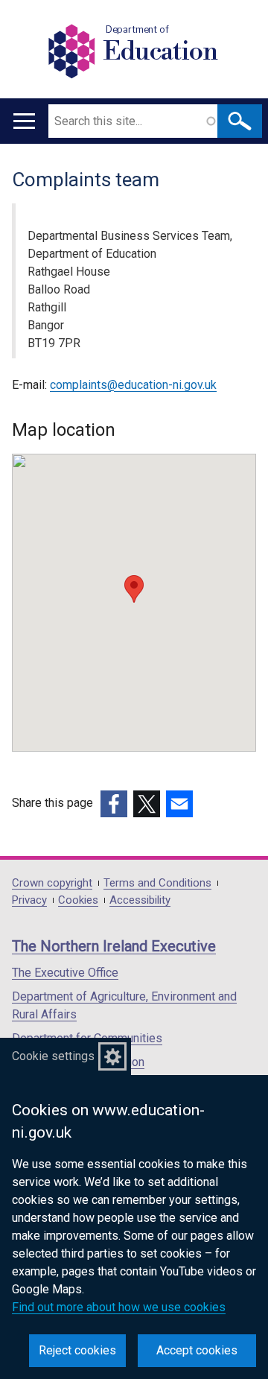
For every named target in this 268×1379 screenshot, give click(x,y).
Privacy (29, 900)
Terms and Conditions (157, 883)
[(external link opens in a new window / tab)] (113, 803)
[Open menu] (24, 121)
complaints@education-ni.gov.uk (133, 385)
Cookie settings (53, 1056)
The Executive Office (65, 973)
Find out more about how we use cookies (119, 1307)
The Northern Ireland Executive (114, 946)
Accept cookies (196, 1350)
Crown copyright (52, 883)
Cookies (78, 900)
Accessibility (139, 900)
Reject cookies (77, 1350)
